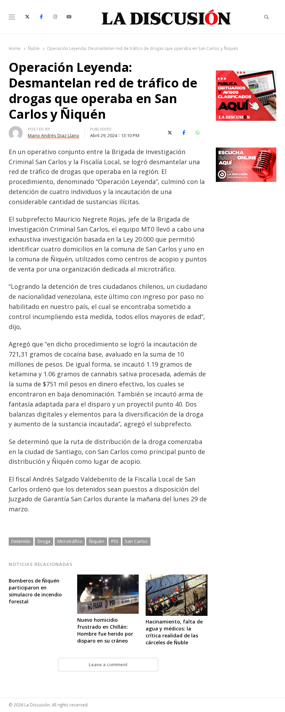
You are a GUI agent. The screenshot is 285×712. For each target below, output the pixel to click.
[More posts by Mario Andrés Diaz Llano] (16, 130)
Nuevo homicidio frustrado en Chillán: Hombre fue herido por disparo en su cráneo (105, 630)
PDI (114, 541)
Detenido (21, 541)
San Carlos (136, 541)
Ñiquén (96, 541)
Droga (44, 541)
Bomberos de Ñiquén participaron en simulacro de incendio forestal (35, 591)
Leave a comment (108, 664)
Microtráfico (69, 541)
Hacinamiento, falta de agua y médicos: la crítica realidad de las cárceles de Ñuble (174, 632)
